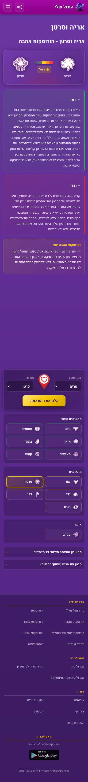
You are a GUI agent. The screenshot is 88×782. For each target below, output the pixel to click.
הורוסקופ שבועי (33, 633)
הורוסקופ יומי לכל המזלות (67, 633)
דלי (29, 494)
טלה (68, 428)
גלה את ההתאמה (44, 401)
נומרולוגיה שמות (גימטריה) (67, 677)
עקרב (67, 534)
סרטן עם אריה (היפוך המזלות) (61, 564)
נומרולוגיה (77, 666)
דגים (67, 506)
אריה (67, 441)
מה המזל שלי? (75, 610)
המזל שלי (41, 771)
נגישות (38, 711)
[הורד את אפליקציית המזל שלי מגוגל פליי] (44, 759)
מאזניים (65, 454)
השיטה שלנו (35, 700)
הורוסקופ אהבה (74, 621)
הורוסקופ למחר (33, 621)
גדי (68, 494)
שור (68, 481)
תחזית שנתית (76, 644)
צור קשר (79, 711)
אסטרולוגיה (35, 644)
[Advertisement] (44, 322)
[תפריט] (7, 7)
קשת (28, 454)
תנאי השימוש (75, 722)
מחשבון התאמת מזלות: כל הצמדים (58, 552)
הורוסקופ (37, 610)
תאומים (27, 428)
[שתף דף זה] (19, 7)
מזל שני (29, 378)
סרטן (28, 481)
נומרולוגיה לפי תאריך (29, 666)
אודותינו (79, 700)
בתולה (27, 441)
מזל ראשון (75, 378)
